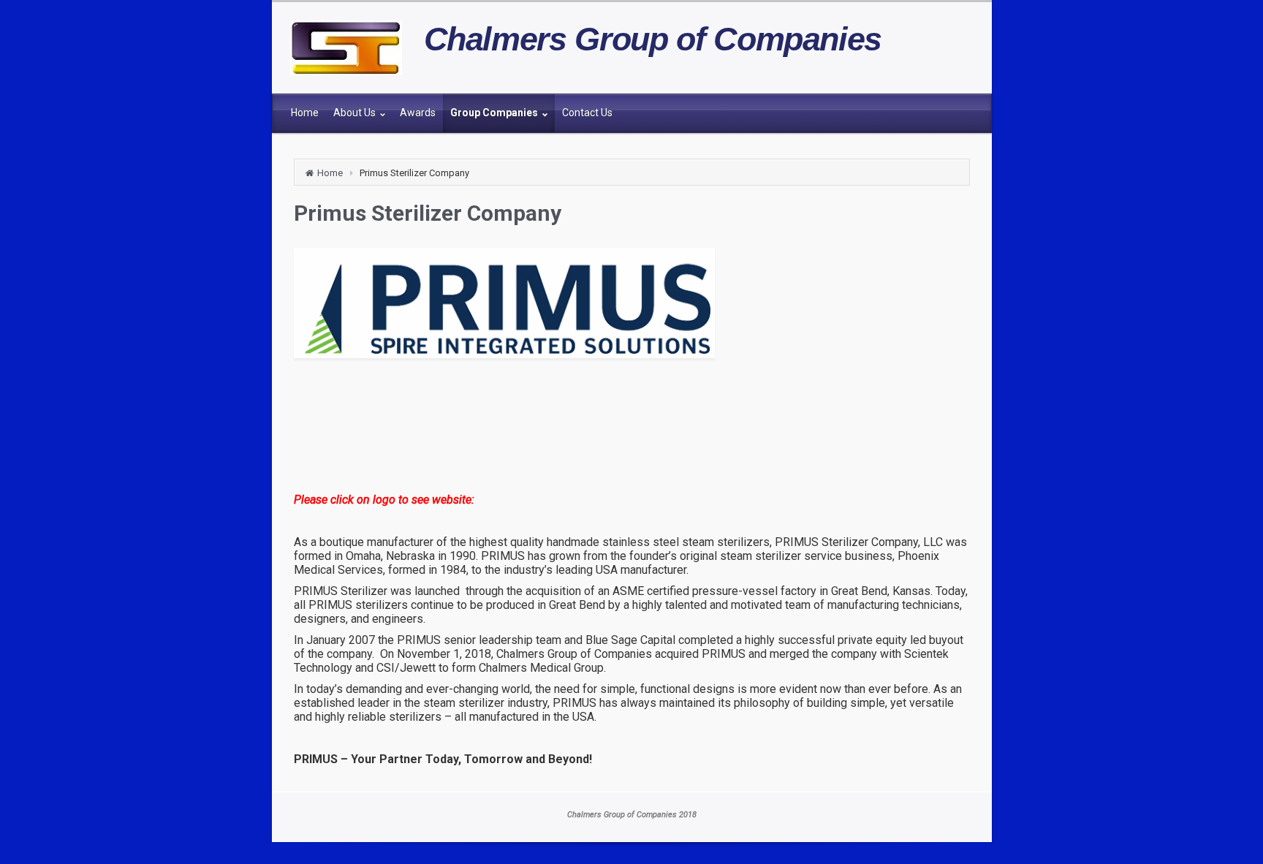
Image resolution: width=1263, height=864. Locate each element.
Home (330, 172)
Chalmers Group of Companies (653, 39)
